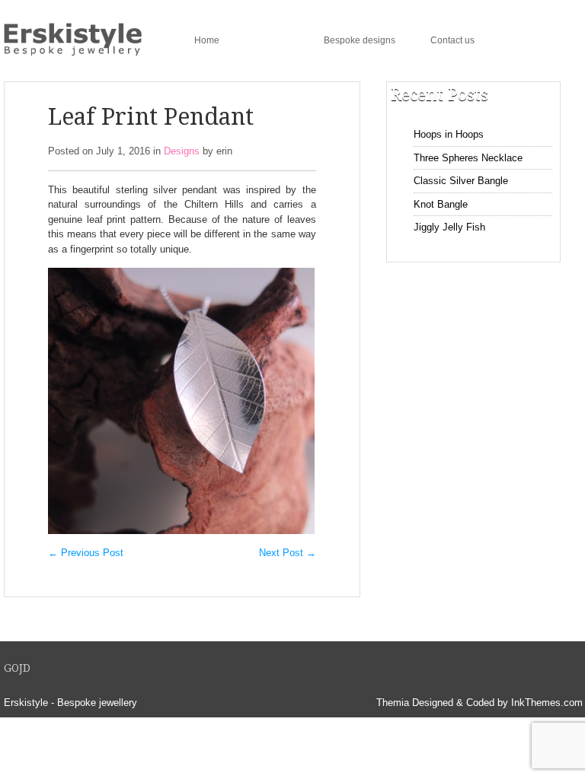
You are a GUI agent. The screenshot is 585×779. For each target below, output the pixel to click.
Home (206, 40)
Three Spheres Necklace (468, 158)
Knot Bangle (441, 204)
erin (224, 151)
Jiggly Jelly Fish (449, 227)
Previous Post (85, 552)
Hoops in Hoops (449, 134)
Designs (271, 40)
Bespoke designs (359, 40)
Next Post (287, 552)
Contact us (452, 40)
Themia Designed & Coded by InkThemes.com (479, 702)
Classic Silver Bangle (461, 180)
